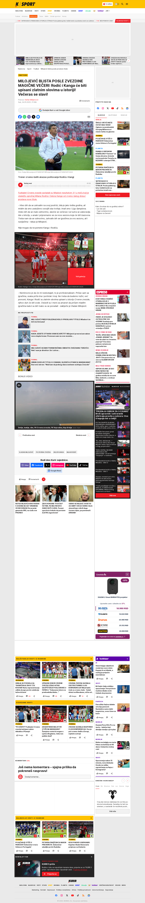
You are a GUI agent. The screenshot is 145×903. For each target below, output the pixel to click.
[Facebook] (98, 108)
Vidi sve (112, 495)
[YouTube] (112, 108)
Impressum (51, 890)
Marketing (35, 890)
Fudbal (36, 69)
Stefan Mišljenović (31, 100)
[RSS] (122, 108)
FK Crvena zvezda (43, 452)
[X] (107, 108)
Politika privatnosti (84, 890)
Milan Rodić (71, 452)
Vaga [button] (127, 786)
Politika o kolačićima (63, 890)
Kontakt (43, 890)
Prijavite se (52, 874)
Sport (29, 69)
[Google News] (127, 108)
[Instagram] (102, 108)
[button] (85, 101)
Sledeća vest (81, 435)
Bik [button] (102, 786)
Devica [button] (121, 786)
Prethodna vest (29, 435)
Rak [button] (112, 786)
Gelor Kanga (58, 452)
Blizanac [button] (107, 786)
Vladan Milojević (26, 452)
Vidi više (112, 811)
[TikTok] (117, 108)
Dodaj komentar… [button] (32, 777)
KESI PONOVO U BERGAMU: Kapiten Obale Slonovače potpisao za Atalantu (94, 21)
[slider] (24, 422)
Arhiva (74, 890)
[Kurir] (25, 4)
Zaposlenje (109, 890)
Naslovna (21, 69)
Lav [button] (116, 786)
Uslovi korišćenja (98, 890)
